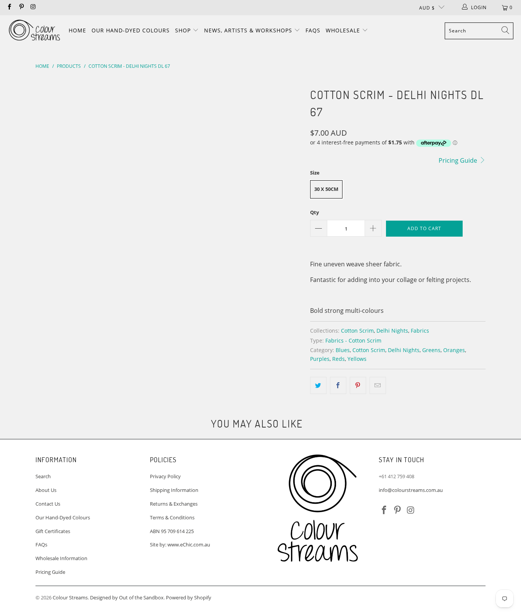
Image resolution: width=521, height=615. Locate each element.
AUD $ (427, 8)
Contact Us (47, 503)
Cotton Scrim (357, 330)
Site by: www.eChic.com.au (180, 544)
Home (77, 30)
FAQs (313, 30)
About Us (45, 490)
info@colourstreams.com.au (411, 490)
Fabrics (420, 330)
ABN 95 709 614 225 (172, 531)
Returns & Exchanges (174, 503)
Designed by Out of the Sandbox (127, 597)
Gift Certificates (52, 531)
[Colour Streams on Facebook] (9, 7)
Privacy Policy (165, 476)
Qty (314, 212)
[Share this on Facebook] (338, 385)
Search (43, 476)
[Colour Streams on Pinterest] (21, 7)
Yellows (357, 358)
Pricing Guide (459, 160)
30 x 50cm (326, 189)
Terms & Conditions (172, 517)
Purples (320, 358)
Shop (184, 30)
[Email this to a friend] (378, 385)
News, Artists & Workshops (249, 30)
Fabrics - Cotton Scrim (353, 340)
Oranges (454, 350)
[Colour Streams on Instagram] (33, 7)
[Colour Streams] (34, 30)
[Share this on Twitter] (318, 385)
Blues (343, 350)
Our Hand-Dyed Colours (131, 30)
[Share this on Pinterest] (358, 385)
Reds (338, 358)
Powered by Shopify (188, 597)
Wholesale (344, 30)
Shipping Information (174, 490)
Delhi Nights (392, 330)
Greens (431, 350)
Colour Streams (70, 597)
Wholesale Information (61, 558)
